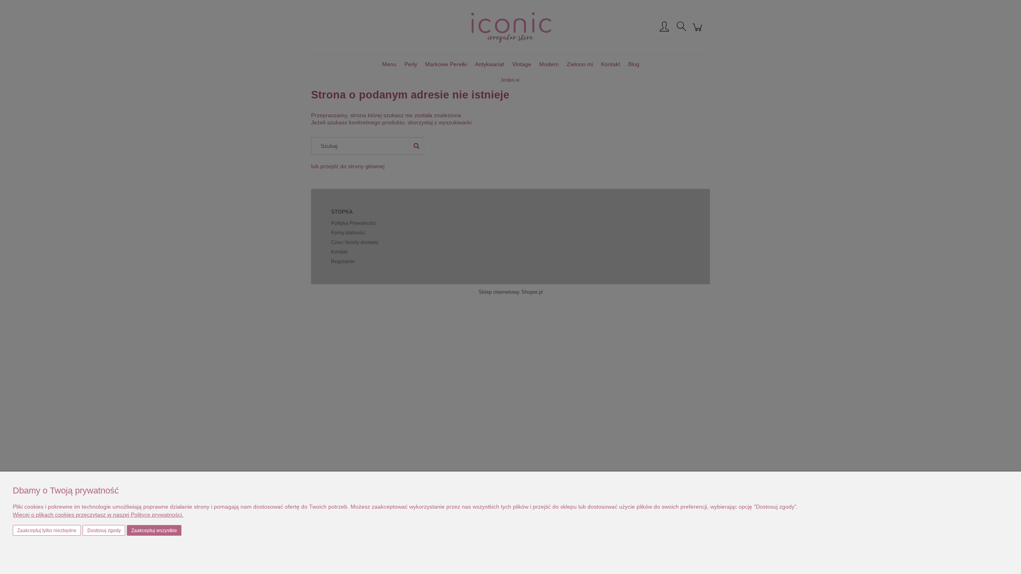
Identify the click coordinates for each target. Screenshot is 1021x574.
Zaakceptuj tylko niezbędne (47, 530)
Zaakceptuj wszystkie (154, 530)
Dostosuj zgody (104, 530)
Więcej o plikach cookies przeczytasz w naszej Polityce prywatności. (98, 514)
